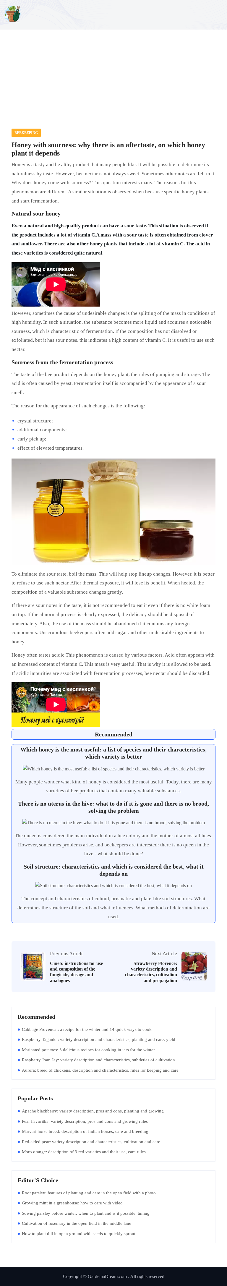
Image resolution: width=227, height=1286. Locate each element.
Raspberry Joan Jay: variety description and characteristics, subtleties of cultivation (98, 1059)
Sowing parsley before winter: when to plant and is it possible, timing (86, 1213)
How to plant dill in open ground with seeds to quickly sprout (78, 1233)
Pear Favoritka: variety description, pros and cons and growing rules (85, 1121)
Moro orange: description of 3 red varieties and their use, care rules (84, 1151)
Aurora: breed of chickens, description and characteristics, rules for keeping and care (100, 1070)
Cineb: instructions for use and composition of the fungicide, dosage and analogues (76, 972)
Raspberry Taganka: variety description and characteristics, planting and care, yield (98, 1039)
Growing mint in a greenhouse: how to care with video (72, 1203)
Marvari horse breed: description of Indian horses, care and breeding (85, 1131)
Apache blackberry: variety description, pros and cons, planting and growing (93, 1111)
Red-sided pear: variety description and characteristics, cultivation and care (91, 1141)
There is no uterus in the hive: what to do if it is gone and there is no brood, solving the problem (113, 807)
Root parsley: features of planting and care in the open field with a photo (89, 1193)
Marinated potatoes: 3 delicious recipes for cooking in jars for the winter (88, 1049)
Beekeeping (26, 133)
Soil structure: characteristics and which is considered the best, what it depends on (114, 870)
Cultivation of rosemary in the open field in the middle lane (76, 1223)
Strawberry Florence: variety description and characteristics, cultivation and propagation (151, 972)
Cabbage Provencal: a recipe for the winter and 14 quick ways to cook (87, 1029)
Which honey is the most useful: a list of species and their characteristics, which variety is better (113, 753)
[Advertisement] (113, 72)
